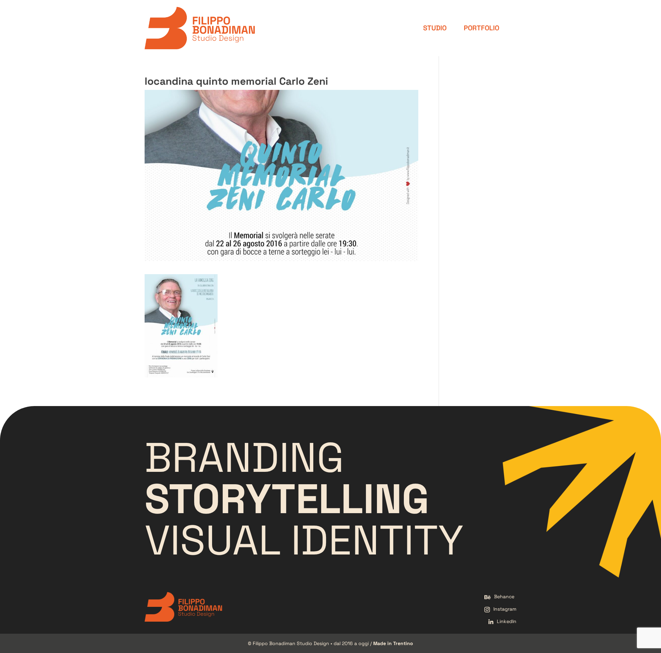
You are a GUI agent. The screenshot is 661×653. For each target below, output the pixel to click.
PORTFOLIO (481, 27)
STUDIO (435, 27)
